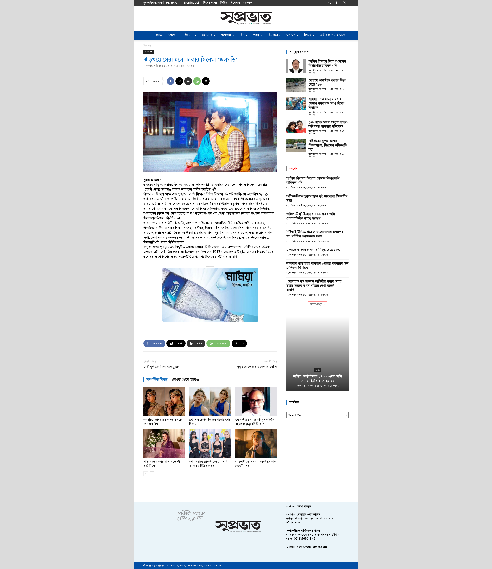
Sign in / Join (192, 2)
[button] (330, 2)
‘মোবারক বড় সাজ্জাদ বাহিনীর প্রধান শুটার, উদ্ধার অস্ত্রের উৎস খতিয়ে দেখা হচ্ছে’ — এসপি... (314, 285)
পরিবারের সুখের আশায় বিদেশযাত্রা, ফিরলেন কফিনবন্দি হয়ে (328, 145)
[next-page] (152, 473)
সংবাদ (317, 370)
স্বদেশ (171, 35)
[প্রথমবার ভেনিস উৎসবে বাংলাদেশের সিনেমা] (210, 401)
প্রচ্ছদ (159, 35)
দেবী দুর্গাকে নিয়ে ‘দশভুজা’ (161, 367)
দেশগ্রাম (226, 35)
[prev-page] (145, 473)
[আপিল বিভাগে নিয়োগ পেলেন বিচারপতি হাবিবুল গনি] (296, 66)
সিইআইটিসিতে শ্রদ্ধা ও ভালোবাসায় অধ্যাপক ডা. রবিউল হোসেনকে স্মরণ (315, 234)
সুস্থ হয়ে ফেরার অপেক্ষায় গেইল (257, 367)
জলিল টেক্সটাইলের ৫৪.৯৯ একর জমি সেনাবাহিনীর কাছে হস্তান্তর (310, 216)
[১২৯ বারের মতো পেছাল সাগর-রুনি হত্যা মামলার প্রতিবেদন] (296, 126)
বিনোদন (273, 35)
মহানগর (207, 35)
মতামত (290, 35)
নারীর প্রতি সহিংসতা (332, 35)
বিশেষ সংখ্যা (210, 2)
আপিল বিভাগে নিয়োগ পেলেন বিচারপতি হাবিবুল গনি (327, 63)
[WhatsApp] (197, 81)
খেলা (256, 35)
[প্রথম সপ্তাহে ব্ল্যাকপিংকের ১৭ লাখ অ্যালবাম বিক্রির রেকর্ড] (210, 443)
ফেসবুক (248, 2)
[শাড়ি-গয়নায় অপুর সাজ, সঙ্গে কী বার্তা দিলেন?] (164, 443)
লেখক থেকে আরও (185, 379)
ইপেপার (235, 2)
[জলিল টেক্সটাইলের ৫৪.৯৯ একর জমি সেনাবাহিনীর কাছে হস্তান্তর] (317, 354)
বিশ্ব (242, 35)
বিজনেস (189, 35)
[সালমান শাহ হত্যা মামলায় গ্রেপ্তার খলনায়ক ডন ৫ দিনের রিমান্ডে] (296, 103)
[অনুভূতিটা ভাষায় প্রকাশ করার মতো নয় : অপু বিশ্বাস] (164, 401)
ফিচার (308, 35)
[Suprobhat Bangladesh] (246, 18)
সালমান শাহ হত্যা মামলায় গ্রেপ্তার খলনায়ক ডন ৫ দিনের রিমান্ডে (326, 103)
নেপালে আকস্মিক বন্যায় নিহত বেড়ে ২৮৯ (313, 250)
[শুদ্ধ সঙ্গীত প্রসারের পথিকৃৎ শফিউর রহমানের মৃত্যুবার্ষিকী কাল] (256, 401)
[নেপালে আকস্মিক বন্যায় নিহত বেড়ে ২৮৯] (296, 85)
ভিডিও (223, 2)
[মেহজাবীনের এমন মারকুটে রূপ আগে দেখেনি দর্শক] (256, 443)
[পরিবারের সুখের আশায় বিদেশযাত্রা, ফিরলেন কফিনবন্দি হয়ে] (296, 145)
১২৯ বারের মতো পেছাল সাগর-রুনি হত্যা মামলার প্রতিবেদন (328, 124)
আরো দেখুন (316, 304)
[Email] (179, 81)
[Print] (188, 81)
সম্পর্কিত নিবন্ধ (156, 379)
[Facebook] (336, 2)
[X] (345, 2)
